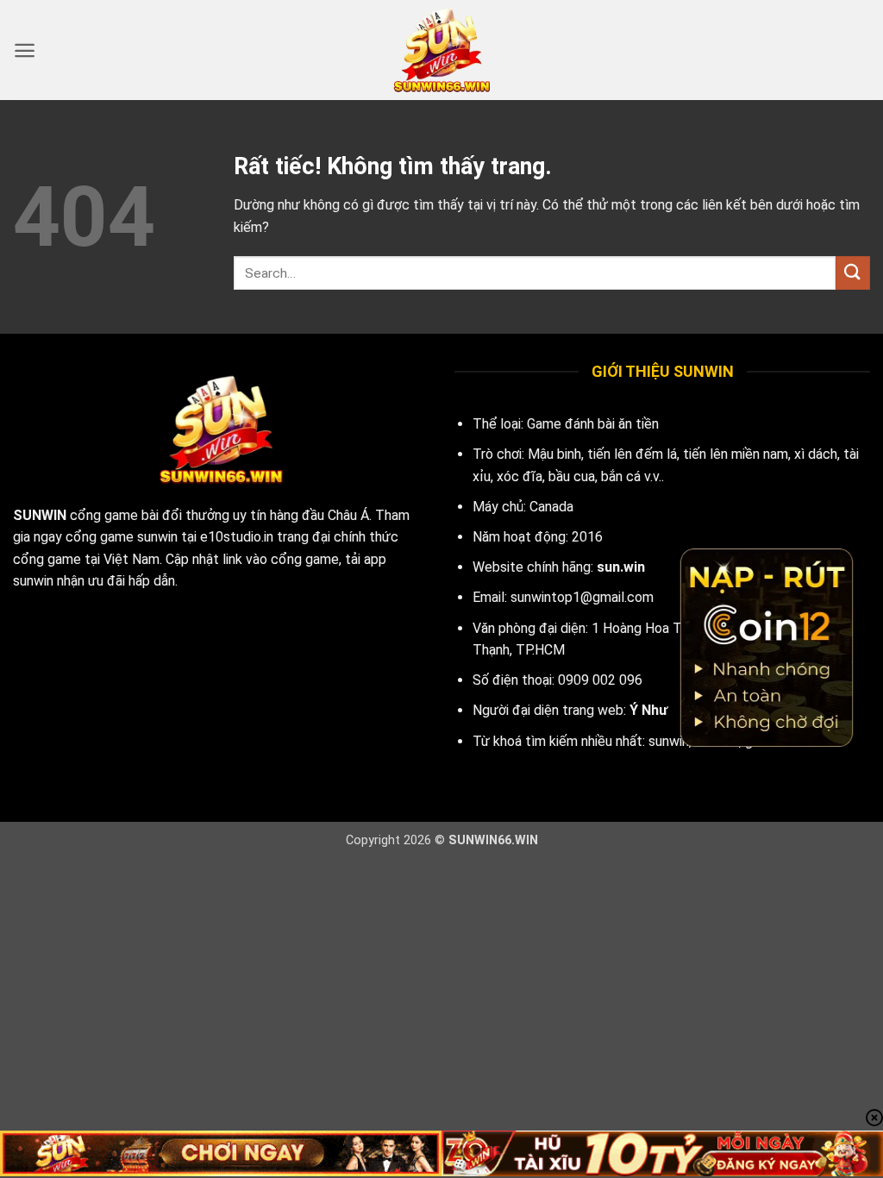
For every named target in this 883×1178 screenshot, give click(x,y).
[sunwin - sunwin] (441, 50)
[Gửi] (853, 273)
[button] (24, 50)
